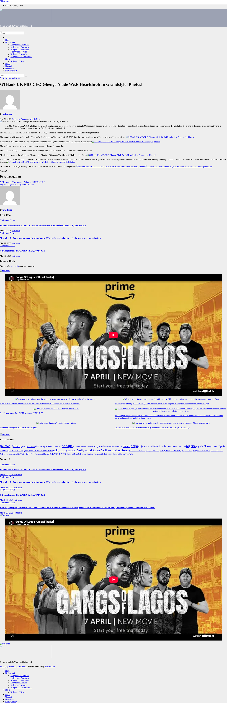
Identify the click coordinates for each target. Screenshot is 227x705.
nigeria (191, 446)
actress (31, 446)
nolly (56, 450)
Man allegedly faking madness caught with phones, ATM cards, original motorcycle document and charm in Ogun (50, 238)
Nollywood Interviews (20, 49)
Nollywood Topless (119, 454)
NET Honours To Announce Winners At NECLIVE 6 (22, 182)
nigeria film (202, 446)
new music (172, 446)
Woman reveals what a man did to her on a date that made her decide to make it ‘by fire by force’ (43, 225)
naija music (143, 446)
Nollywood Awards (19, 54)
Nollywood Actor (88, 450)
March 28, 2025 (7, 475)
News (7, 59)
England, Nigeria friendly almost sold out (17, 184)
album (50, 446)
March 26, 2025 (7, 513)
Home (7, 40)
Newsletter (9, 68)
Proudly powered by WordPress (13, 666)
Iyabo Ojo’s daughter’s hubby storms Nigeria (18, 427)
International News (110, 446)
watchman (7, 114)
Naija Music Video (158, 446)
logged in (15, 266)
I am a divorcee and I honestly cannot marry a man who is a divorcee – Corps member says (152, 427)
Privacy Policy (11, 71)
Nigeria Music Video (31, 450)
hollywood (99, 446)
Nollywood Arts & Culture (137, 451)
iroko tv (119, 446)
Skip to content (6, 1)
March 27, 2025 (7, 487)
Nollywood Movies (19, 52)
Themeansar (50, 666)
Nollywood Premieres (20, 47)
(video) (17, 446)
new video (182, 446)
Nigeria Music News (13, 451)
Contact (8, 66)
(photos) (5, 446)
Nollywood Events (200, 451)
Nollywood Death (187, 451)
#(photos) (16, 119)
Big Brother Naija (78, 446)
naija (134, 446)
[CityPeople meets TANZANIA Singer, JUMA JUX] (56, 409)
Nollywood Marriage (8, 454)
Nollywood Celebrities (20, 45)
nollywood (68, 450)
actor (24, 446)
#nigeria (24, 119)
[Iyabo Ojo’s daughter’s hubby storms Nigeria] (56, 423)
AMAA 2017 (57, 446)
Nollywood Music (41, 454)
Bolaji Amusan (88, 446)
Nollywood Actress (115, 450)
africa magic (41, 446)
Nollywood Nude (72, 454)
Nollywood (10, 42)
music (126, 446)
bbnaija (67, 446)
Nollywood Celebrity (170, 450)
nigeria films (212, 446)
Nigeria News (47, 451)
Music (7, 64)
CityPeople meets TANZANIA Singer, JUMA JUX (22, 251)
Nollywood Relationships (21, 56)
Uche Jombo (129, 454)
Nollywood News (18, 61)
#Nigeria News (34, 119)
